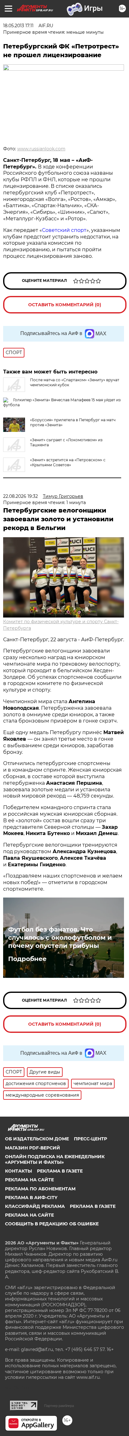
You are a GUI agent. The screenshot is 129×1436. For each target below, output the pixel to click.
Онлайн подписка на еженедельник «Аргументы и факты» (55, 1159)
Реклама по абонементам (40, 1189)
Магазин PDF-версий (32, 1148)
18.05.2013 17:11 (18, 25)
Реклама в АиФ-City (31, 1197)
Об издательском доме (37, 1139)
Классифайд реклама (35, 1206)
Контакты (18, 1171)
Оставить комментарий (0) (64, 305)
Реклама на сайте (29, 1180)
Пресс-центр (90, 1139)
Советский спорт (64, 230)
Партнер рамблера (59, 1406)
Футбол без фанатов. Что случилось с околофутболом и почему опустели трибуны (60, 937)
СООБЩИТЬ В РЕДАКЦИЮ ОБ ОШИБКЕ (52, 1224)
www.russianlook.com (41, 149)
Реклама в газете (60, 1171)
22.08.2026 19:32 (20, 496)
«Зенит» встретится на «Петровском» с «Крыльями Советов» (68, 462)
